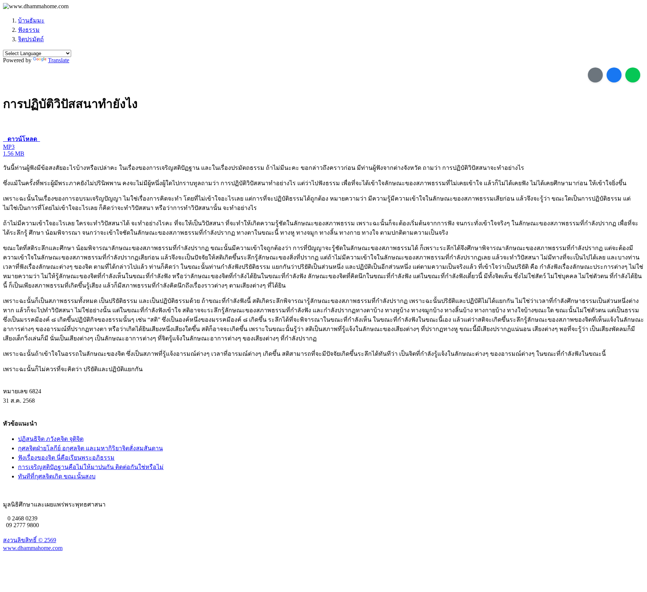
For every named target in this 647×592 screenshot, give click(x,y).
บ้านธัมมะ (31, 20)
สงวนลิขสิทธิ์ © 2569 (29, 540)
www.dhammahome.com (33, 548)
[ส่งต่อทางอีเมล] (595, 74)
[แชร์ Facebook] (614, 74)
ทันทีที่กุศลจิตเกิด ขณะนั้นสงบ (56, 476)
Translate (58, 60)
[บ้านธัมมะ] (36, 6)
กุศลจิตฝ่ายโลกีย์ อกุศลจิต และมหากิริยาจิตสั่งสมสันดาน (90, 448)
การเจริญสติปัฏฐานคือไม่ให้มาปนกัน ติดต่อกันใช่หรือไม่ (91, 467)
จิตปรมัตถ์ (31, 39)
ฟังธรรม (29, 30)
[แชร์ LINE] (632, 74)
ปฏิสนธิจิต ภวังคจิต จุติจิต (50, 439)
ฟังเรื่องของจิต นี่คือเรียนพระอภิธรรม (66, 457)
